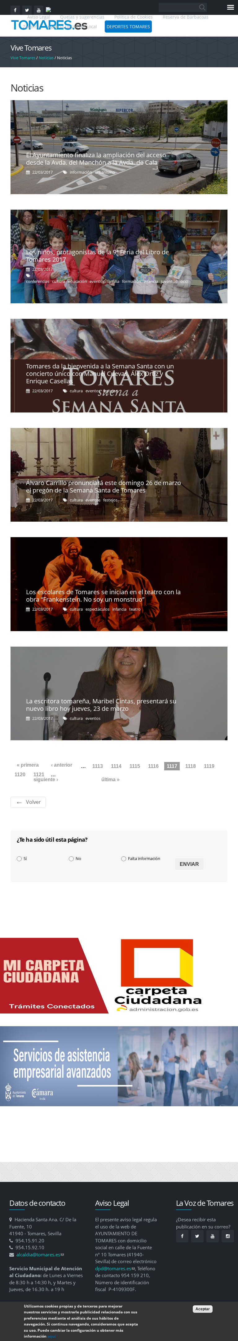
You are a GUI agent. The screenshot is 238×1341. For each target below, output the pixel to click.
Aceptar (203, 1309)
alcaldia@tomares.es (40, 1254)
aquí (51, 1336)
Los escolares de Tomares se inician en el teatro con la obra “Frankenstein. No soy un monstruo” (103, 596)
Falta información (144, 858)
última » (110, 779)
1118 (190, 766)
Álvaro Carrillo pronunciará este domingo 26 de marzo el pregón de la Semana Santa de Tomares (103, 486)
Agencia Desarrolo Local (72, 26)
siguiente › (45, 779)
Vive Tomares (23, 57)
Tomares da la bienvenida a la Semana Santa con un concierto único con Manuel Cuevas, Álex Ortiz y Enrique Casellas (100, 373)
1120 (20, 774)
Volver (33, 802)
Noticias (46, 57)
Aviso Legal (39, 17)
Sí (25, 858)
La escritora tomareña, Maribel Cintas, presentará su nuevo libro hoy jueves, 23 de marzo (101, 705)
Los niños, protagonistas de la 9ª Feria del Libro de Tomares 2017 (97, 256)
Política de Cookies (133, 17)
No (78, 858)
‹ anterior (61, 765)
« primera (28, 765)
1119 (209, 766)
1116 (153, 766)
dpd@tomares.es (115, 1268)
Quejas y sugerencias (82, 17)
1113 (97, 766)
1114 (116, 766)
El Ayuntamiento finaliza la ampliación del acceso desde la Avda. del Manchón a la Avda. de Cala (96, 159)
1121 (38, 774)
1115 (135, 766)
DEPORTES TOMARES (128, 26)
